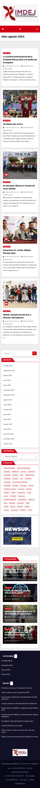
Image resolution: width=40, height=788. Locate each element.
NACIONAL (20, 503)
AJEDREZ (7, 471)
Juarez (29, 492)
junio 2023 (7, 414)
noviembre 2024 (8, 390)
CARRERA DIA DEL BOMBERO (20, 772)
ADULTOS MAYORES (23, 468)
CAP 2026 (29, 768)
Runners (6, 510)
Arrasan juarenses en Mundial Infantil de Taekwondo (16, 634)
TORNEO (23, 510)
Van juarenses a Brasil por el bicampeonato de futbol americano (20, 613)
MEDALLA (31, 499)
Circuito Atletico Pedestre (19, 482)
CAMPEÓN (7, 478)
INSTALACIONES (30, 776)
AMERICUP (15, 471)
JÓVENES (13, 496)
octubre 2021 (7, 444)
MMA (5, 503)
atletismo (23, 471)
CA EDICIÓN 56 (6, 661)
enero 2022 (7, 429)
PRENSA (31, 780)
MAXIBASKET (22, 499)
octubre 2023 (7, 409)
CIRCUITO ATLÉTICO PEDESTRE (14, 776)
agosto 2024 (7, 400)
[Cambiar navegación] (20, 29)
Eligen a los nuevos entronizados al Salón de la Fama (19, 736)
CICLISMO (7, 482)
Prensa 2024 (6, 53)
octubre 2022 (7, 424)
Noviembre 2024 (7, 665)
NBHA (27, 503)
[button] (37, 29)
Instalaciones (21, 492)
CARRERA (28, 478)
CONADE (15, 485)
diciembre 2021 (8, 434)
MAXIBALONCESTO (10, 499)
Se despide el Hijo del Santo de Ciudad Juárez (17, 721)
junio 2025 (7, 380)
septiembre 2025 (9, 370)
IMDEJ (13, 492)
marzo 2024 (7, 405)
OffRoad (12, 506)
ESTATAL (29, 489)
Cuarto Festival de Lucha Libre (11, 725)
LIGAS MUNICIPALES (12, 780)
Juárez (6, 496)
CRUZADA (23, 485)
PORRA (27, 506)
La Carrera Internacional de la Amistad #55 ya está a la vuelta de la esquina (20, 59)
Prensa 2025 (8, 566)
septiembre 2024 (9, 395)
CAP (21, 478)
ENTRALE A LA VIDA (10, 489)
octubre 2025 (7, 365)
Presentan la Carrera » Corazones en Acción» (17, 570)
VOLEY (30, 510)
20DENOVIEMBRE (9, 468)
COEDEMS (7, 485)
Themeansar (34, 763)
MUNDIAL (12, 503)
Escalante (21, 489)
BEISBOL (15, 475)
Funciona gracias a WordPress (10, 763)
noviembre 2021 (8, 439)
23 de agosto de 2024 (12, 256)
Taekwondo (14, 510)
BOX (21, 475)
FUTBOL (6, 492)
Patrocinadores (24, 780)
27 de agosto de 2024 (12, 127)
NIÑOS (6, 506)
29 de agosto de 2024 (12, 66)
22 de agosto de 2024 (12, 321)
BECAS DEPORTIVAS (19, 768)
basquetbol (7, 475)
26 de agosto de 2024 (12, 192)
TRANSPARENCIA (20, 783)
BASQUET (31, 471)
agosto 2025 (7, 375)
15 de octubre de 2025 (14, 575)
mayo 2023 (7, 419)
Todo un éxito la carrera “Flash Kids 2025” (17, 591)
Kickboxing (21, 496)
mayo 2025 (7, 385)
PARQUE (20, 506)
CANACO (15, 478)
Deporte (31, 485)
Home (9, 768)
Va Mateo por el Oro (13, 124)
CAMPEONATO (29, 475)
